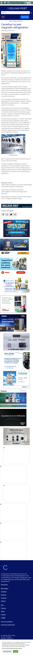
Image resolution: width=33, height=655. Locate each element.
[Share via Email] (15, 214)
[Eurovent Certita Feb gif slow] (16, 455)
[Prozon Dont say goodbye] (16, 361)
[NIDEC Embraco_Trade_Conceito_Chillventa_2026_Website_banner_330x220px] (13, 417)
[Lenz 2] (13, 531)
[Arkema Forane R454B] (16, 380)
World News (4, 588)
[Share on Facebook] (3, 214)
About (3, 611)
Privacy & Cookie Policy (8, 625)
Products (3, 598)
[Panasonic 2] (13, 399)
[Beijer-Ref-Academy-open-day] (16, 228)
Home (10, 21)
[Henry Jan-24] (16, 285)
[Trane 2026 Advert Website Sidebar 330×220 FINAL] (13, 266)
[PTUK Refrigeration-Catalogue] (13, 474)
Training (3, 608)
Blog (2, 605)
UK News (3, 592)
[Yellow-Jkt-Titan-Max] (14, 247)
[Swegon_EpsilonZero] (16, 436)
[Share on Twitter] (11, 214)
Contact (3, 614)
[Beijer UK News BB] (16, 206)
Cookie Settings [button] (7, 651)
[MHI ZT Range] (16, 342)
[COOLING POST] (13, 512)
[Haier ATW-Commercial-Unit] (13, 323)
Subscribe (25, 17)
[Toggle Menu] (3, 17)
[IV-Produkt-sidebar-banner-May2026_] (13, 304)
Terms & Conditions (7, 621)
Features (3, 595)
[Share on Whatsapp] (7, 214)
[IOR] (13, 550)
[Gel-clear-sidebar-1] (16, 493)
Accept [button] (15, 651)
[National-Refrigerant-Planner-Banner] (16, 2)
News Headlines (17, 21)
